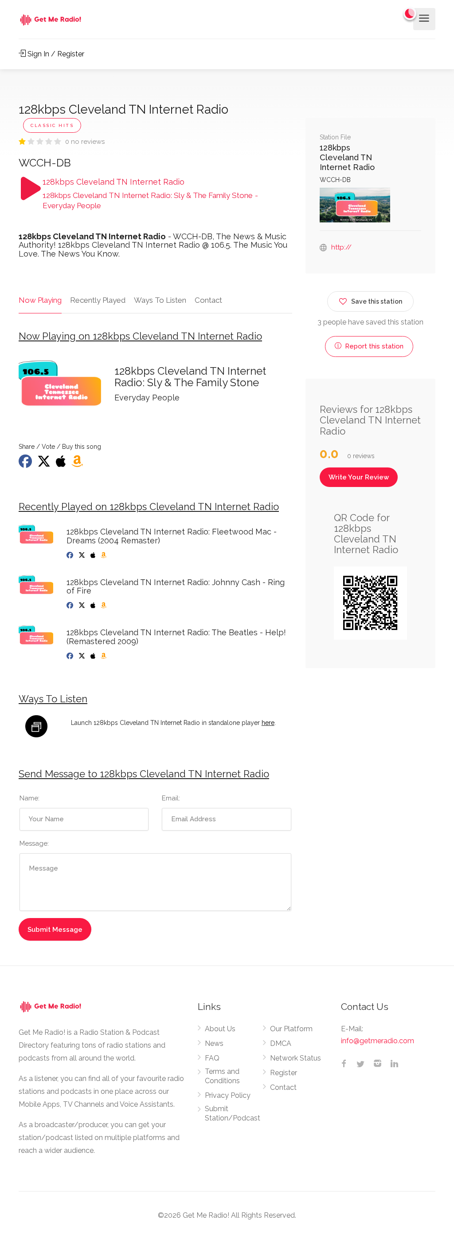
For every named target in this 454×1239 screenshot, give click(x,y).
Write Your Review (359, 477)
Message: (34, 843)
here (268, 722)
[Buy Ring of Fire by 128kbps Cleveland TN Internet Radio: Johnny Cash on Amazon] (104, 606)
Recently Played (97, 300)
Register (283, 1073)
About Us (220, 1029)
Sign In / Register (55, 54)
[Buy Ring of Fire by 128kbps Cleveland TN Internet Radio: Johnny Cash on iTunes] (93, 606)
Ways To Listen (160, 300)
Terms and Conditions (222, 1076)
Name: (29, 798)
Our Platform (291, 1029)
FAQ (212, 1058)
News (214, 1043)
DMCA (280, 1043)
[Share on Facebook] (26, 464)
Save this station (376, 301)
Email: (171, 798)
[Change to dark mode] (410, 13)
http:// (341, 247)
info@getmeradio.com (377, 1041)
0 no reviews (85, 142)
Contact (208, 300)
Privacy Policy (227, 1095)
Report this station (373, 346)
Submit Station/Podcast (232, 1113)
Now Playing (40, 300)
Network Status (295, 1058)
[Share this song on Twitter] (44, 464)
